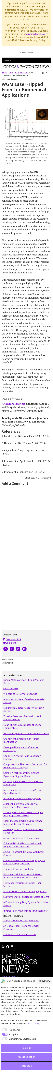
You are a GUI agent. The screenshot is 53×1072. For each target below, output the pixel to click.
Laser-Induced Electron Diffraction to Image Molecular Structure (23, 822)
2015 (11, 72)
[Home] (19, 963)
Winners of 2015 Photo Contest (20, 693)
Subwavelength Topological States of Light (26, 896)
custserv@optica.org (37, 34)
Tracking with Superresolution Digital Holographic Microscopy (23, 814)
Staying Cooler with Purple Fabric (21, 920)
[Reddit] (24, 649)
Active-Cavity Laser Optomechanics (21, 838)
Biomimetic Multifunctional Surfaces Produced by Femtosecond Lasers (22, 876)
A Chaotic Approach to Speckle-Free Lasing (26, 733)
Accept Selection (26, 1056)
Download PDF (13, 639)
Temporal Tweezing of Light (18, 869)
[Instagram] (12, 946)
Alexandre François (13, 403)
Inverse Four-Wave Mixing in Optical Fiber (25, 910)
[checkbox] (10, 1030)
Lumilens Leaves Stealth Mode (19, 934)
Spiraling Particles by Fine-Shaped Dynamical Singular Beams (21, 774)
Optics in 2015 (10, 688)
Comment (11, 642)
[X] (5, 649)
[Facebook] (12, 649)
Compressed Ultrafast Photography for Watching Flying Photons (24, 862)
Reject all (27, 1047)
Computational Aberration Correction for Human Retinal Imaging (25, 766)
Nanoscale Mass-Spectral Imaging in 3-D (24, 891)
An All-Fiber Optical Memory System (22, 798)
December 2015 (22, 72)
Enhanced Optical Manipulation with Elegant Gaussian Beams (22, 845)
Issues (4, 72)
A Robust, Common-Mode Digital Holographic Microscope (20, 805)
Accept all (26, 1065)
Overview (45, 980)
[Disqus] (26, 521)
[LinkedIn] (18, 649)
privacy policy (33, 1023)
